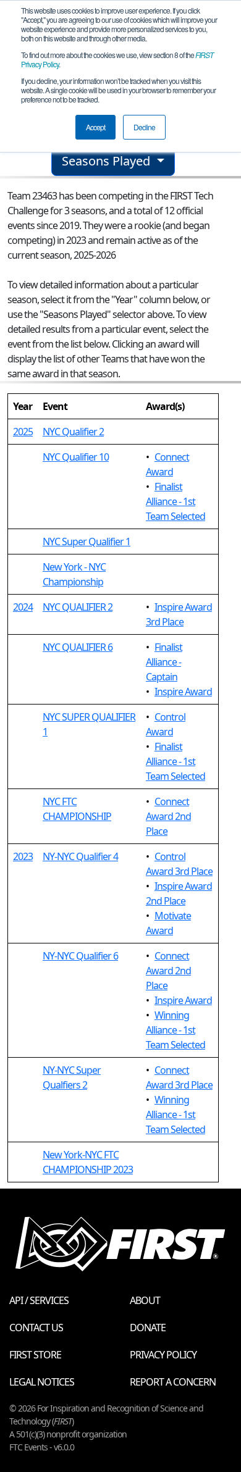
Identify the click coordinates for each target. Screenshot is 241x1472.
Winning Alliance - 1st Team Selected (175, 1030)
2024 (23, 607)
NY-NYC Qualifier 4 (80, 856)
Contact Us (36, 1327)
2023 (23, 856)
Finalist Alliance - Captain (164, 662)
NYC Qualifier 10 (76, 457)
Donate (148, 1327)
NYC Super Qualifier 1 (86, 541)
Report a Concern (173, 1382)
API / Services (39, 1300)
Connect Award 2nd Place (168, 816)
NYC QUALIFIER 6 (77, 647)
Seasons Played (107, 161)
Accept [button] (95, 127)
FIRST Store (35, 1354)
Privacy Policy (163, 1354)
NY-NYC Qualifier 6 (80, 956)
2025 (23, 431)
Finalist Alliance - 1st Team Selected (175, 501)
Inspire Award (183, 691)
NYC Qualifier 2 (73, 431)
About (145, 1300)
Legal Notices (41, 1382)
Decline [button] (144, 127)
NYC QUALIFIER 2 (77, 607)
